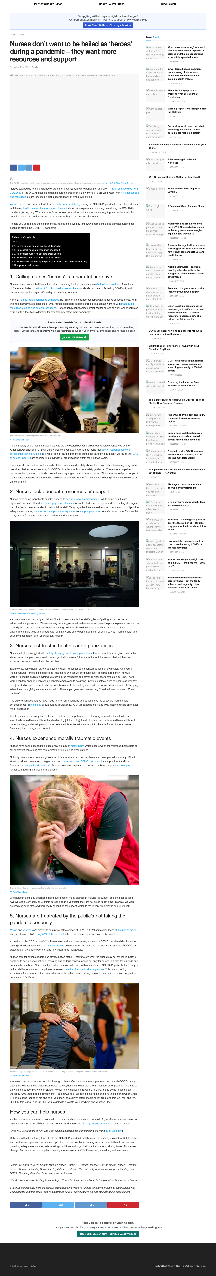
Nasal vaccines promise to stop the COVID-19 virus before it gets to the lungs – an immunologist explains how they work (186, 228)
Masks (13, 930)
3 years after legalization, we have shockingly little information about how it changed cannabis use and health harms (186, 250)
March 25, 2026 (176, 83)
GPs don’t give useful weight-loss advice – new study (186, 503)
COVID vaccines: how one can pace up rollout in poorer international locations (175, 332)
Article (21, 34)
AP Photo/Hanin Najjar (18, 892)
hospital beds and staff (37, 765)
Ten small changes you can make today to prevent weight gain (186, 290)
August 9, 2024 (157, 353)
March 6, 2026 (175, 375)
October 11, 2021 (177, 116)
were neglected (125, 765)
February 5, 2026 (177, 570)
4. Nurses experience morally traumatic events (37, 257)
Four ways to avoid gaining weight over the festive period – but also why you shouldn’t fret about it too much (187, 524)
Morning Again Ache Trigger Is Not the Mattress (187, 110)
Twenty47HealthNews (48, 4)
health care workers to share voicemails (45, 208)
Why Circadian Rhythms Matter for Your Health (175, 177)
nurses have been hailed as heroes (39, 299)
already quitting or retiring (96, 1123)
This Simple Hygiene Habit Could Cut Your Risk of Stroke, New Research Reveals (176, 401)
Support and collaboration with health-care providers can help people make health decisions (185, 436)
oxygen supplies (70, 761)
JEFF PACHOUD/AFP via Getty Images (120, 182)
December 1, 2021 (177, 462)
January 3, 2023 (176, 281)
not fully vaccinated (53, 945)
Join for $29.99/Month (74, 337)
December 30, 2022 (177, 425)
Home (12, 34)
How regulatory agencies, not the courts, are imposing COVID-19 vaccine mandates (186, 544)
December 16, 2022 (177, 509)
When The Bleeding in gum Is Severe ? (184, 190)
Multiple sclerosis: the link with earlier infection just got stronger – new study (177, 471)
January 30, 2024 (177, 591)
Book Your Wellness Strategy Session (108, 25)
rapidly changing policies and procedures (69, 653)
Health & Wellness (112, 4)
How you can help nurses (26, 265)
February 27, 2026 (177, 101)
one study (35, 704)
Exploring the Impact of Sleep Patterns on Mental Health (184, 383)
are (16, 204)
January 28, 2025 (158, 152)
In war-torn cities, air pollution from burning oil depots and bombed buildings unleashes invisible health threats (184, 74)
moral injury (77, 746)
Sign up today (113, 1130)
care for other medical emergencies (84, 969)
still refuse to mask (125, 930)
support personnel (90, 511)
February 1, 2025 (158, 407)
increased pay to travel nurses (57, 503)
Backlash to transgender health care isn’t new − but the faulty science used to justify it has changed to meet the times (185, 582)
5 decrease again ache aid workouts (182, 161)
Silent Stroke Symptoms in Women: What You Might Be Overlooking (183, 94)
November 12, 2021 (19, 66)
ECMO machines (90, 761)
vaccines (28, 930)
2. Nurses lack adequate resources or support (37, 249)
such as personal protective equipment (55, 511)
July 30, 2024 (156, 181)
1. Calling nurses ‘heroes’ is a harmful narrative (37, 245)
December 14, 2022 (177, 238)
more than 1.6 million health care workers (55, 288)
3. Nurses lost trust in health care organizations (37, 253)
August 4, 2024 (176, 389)
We (12, 204)
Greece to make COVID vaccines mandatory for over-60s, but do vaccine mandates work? (185, 454)
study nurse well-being (67, 204)
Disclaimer (168, 4)
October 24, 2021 (177, 552)
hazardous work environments (82, 499)
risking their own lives (108, 284)
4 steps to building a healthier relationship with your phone (177, 146)
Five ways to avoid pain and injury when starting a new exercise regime (186, 418)
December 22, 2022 (177, 533)
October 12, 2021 (177, 296)
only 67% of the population (52, 934)
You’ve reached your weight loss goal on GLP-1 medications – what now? (186, 563)
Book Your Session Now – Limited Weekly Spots (108, 1233)
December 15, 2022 (177, 61)
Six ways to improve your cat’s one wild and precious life (184, 486)
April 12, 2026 (175, 137)
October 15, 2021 (177, 259)
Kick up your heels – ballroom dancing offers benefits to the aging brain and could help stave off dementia (186, 271)
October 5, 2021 (157, 338)
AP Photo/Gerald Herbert (19, 439)
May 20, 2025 (174, 323)
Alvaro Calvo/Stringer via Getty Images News (27, 613)
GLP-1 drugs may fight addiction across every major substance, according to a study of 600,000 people (186, 365)
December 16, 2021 (177, 444)
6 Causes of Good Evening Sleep (186, 206)
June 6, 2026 (174, 492)
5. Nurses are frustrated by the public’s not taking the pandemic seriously (50, 261)
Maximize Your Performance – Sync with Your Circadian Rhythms (174, 347)
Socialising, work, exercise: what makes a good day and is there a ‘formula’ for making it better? (186, 129)
